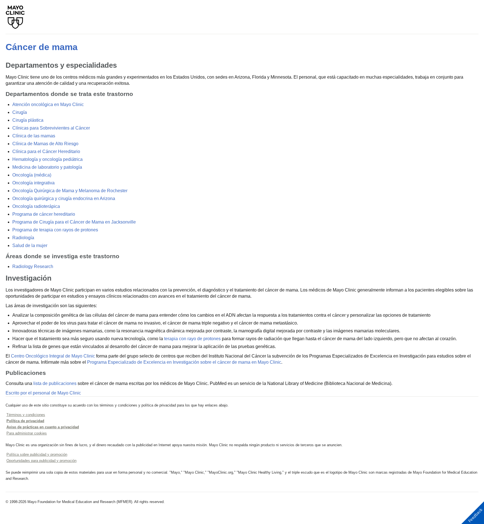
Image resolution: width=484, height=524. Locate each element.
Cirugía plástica (27, 120)
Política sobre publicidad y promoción (36, 454)
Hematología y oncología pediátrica (47, 159)
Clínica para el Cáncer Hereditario (46, 151)
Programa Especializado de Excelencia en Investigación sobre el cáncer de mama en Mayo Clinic (184, 362)
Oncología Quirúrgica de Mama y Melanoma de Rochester (69, 190)
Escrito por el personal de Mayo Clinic (43, 393)
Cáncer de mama (42, 47)
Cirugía (19, 112)
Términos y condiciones (25, 415)
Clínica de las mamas (33, 135)
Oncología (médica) (31, 175)
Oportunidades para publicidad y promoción (41, 461)
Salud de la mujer (29, 245)
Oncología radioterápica (36, 206)
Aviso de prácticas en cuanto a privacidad (42, 427)
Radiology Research (32, 266)
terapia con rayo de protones (192, 338)
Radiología (23, 237)
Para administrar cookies (26, 433)
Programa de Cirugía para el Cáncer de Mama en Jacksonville (74, 222)
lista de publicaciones (54, 383)
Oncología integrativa (33, 182)
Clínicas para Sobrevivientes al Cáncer (51, 128)
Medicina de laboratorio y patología (47, 167)
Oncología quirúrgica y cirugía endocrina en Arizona (63, 198)
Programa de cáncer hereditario (43, 214)
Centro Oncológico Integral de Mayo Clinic (53, 356)
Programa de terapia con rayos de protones (55, 229)
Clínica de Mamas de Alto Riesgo (45, 143)
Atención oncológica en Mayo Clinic (48, 104)
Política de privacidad (25, 421)
